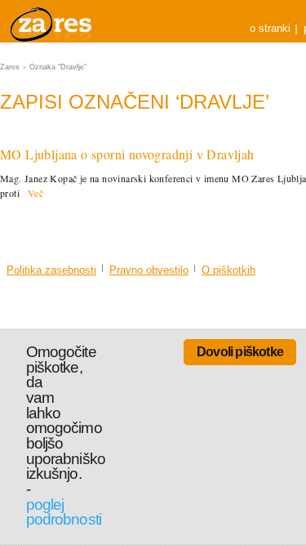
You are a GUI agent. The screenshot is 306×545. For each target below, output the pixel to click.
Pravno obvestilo (148, 270)
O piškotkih (228, 270)
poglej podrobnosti (63, 512)
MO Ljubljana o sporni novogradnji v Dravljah (127, 154)
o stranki (270, 28)
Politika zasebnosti (51, 270)
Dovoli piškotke (240, 352)
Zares (52, 21)
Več (35, 192)
